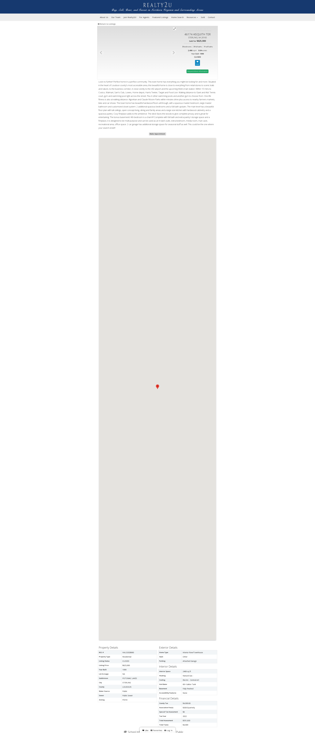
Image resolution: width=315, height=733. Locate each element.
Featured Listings (160, 17)
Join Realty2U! (130, 17)
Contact (211, 17)
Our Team (116, 17)
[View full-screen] (174, 28)
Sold (203, 17)
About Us (104, 17)
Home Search (177, 17)
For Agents (144, 17)
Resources (192, 17)
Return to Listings (107, 24)
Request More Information (197, 71)
